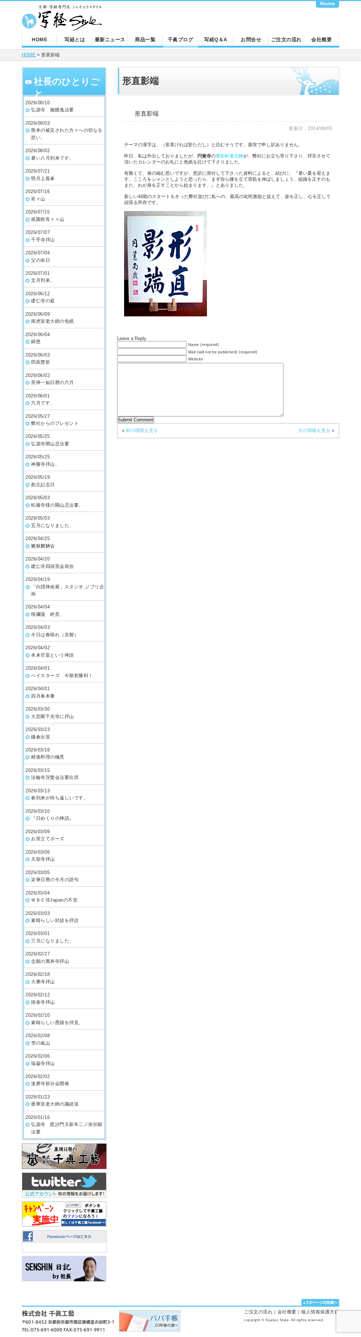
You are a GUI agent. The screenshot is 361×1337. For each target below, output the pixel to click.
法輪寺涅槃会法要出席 (55, 777)
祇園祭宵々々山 (48, 219)
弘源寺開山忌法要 (50, 443)
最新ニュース (110, 39)
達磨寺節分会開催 (50, 1083)
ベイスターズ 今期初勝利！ (62, 675)
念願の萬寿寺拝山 (50, 961)
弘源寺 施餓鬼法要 (52, 109)
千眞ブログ (181, 39)
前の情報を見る (142, 430)
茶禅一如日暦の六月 (52, 382)
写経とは (75, 39)
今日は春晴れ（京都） (55, 634)
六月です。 (43, 403)
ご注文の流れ (286, 39)
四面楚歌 (40, 362)
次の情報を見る (314, 430)
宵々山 (38, 199)
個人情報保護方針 (320, 1311)
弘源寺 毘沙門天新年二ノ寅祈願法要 (67, 1128)
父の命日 (40, 260)
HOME (39, 39)
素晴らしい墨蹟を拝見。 (57, 1022)
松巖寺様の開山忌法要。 (57, 505)
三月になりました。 (52, 940)
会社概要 (321, 39)
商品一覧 (145, 39)
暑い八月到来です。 (52, 158)
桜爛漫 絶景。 (48, 614)
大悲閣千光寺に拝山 (52, 716)
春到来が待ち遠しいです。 (59, 797)
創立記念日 (43, 484)
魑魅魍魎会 (43, 546)
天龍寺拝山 (43, 859)
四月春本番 (43, 696)
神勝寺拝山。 (45, 464)
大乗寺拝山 (43, 981)
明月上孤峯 (43, 178)
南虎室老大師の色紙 (52, 321)
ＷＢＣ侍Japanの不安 (54, 900)
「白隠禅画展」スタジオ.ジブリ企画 (67, 590)
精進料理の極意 (48, 757)
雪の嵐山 (40, 1043)
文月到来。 (43, 280)
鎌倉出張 (40, 736)
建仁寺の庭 (43, 300)
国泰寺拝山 (43, 1002)
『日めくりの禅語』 (52, 818)
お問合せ (251, 39)
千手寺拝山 (43, 239)
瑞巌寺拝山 (43, 1063)
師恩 (36, 341)
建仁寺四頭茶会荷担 (52, 566)
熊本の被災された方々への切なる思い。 (67, 134)
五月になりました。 (52, 525)
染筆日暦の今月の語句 (55, 879)
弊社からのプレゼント (55, 423)
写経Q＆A (215, 39)
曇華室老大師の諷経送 (55, 1104)
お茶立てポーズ (48, 838)
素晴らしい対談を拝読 (55, 920)
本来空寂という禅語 (52, 655)
